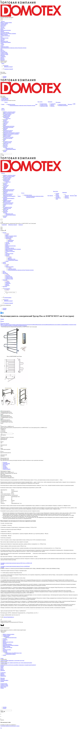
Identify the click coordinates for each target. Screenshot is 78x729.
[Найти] (1, 20)
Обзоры (2, 688)
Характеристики (6, 463)
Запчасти (10, 257)
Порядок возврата (6, 469)
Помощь (2, 681)
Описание (5, 462)
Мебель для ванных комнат (6, 324)
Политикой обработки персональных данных (9, 725)
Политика (2, 679)
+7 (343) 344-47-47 (4, 99)
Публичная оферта (4, 680)
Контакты (2, 674)
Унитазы (27, 324)
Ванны (34, 324)
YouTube (4, 76)
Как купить (7, 275)
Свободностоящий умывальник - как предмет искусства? (12, 660)
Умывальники (11, 240)
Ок (1, 727)
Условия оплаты (3, 683)
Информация (3, 675)
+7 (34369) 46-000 (4, 98)
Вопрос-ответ (3, 686)
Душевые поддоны (12, 325)
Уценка (25, 325)
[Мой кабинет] (1, 221)
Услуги (6, 265)
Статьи (1, 658)
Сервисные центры (12, 268)
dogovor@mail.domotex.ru (9, 617)
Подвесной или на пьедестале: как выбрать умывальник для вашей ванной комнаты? (18, 664)
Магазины (2, 678)
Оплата (4, 465)
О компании (3, 672)
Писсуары (18, 325)
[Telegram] (3, 313)
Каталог (7, 234)
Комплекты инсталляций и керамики (57, 324)
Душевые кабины (15, 324)
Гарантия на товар (4, 685)
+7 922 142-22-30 (4, 100)
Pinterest (4, 77)
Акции (1, 667)
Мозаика (48, 324)
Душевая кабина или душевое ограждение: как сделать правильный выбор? (16, 662)
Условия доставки (4, 684)
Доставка (5, 466)
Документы (5, 467)
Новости (2, 673)
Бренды (2, 669)
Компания (7, 282)
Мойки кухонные (69, 324)
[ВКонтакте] (1, 313)
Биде (7, 325)
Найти (2, 711)
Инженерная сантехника (41, 324)
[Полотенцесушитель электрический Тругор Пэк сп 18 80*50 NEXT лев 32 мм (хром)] (14, 354)
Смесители (31, 324)
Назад (8, 233)
